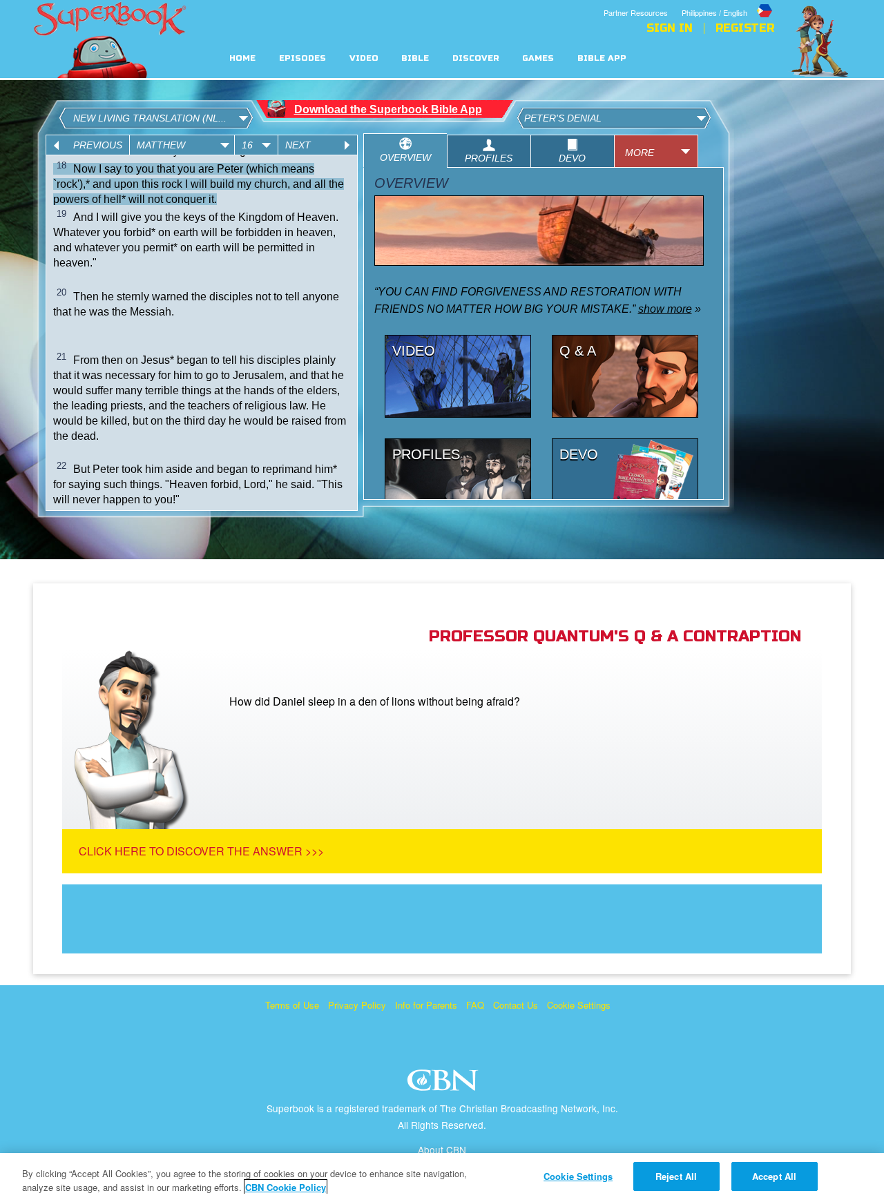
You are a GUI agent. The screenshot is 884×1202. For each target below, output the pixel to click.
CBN (444, 1084)
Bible (415, 58)
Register (744, 28)
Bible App (601, 58)
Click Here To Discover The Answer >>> (201, 851)
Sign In (669, 28)
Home (242, 58)
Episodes (302, 58)
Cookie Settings (579, 1004)
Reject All (676, 1176)
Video (363, 58)
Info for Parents (426, 1004)
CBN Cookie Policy (285, 1187)
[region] (442, 1177)
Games (538, 58)
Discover (475, 58)
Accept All (774, 1176)
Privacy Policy (357, 1004)
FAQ (475, 1004)
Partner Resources (636, 12)
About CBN (442, 1149)
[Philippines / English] (728, 2)
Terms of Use (292, 1004)
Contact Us (515, 1004)
